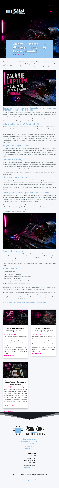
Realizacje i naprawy (16, 387)
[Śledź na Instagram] (49, 5)
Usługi (22, 54)
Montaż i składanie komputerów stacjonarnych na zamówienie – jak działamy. (15, 330)
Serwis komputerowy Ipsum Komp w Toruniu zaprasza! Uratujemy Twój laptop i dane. (24, 302)
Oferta (12, 334)
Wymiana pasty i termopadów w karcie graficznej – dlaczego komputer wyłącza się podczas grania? (15, 382)
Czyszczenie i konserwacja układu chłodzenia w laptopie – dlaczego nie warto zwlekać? (43, 330)
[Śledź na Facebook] (47, 5)
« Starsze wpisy (8, 411)
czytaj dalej (9, 355)
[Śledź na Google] (52, 5)
